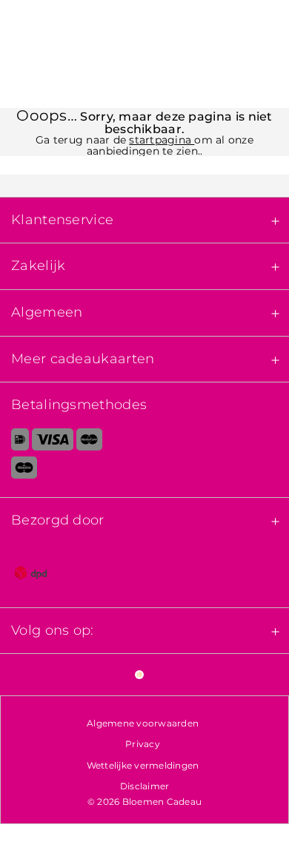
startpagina (161, 139)
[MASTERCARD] (89, 442)
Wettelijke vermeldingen (143, 765)
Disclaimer (145, 786)
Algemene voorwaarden (143, 723)
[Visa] (52, 442)
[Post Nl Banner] (144, 575)
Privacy (142, 743)
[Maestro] (144, 470)
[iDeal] (14, 442)
